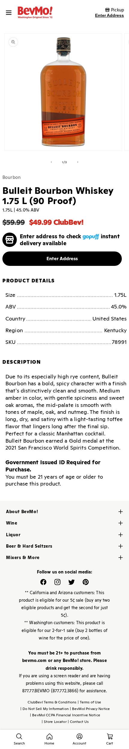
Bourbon (11, 177)
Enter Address (109, 15)
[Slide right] (77, 162)
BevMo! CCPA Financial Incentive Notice (65, 715)
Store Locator (54, 721)
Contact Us (78, 721)
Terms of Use (89, 702)
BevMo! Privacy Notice (90, 708)
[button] (10, 12)
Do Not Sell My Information (44, 708)
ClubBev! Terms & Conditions (52, 702)
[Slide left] (51, 162)
